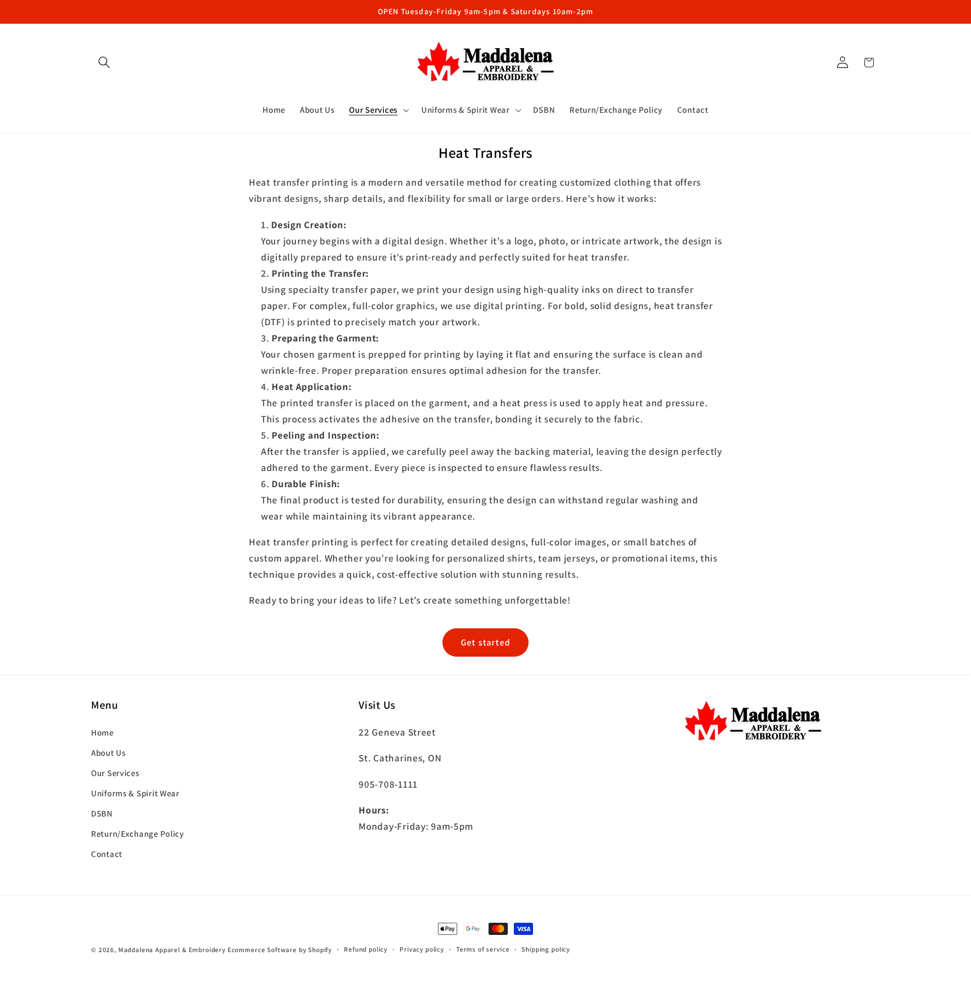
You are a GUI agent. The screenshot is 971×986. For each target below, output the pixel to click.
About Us (108, 752)
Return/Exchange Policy (137, 833)
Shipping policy (545, 949)
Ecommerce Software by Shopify (280, 950)
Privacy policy (422, 949)
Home (102, 732)
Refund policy (365, 949)
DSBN (102, 813)
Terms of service (482, 949)
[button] (104, 62)
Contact (106, 854)
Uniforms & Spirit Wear (135, 793)
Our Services (115, 773)
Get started (485, 642)
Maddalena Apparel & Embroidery (172, 950)
